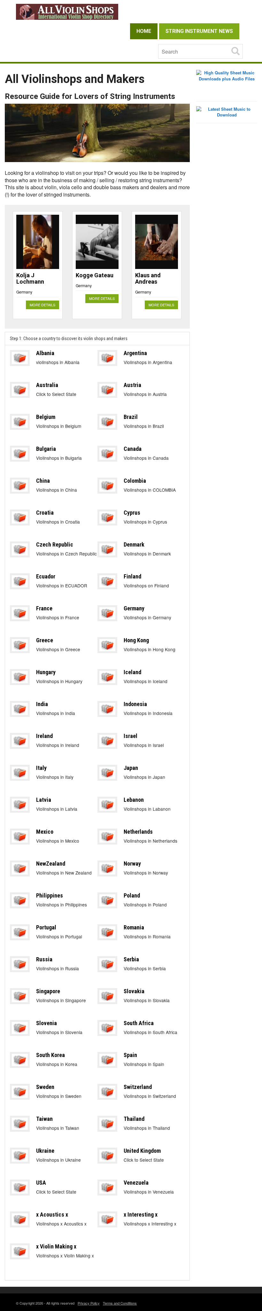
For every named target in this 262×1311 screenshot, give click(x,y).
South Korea (50, 1055)
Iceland (132, 672)
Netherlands (138, 831)
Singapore (48, 991)
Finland (132, 576)
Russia (44, 959)
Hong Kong (136, 640)
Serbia (131, 959)
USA (41, 1182)
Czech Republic (54, 544)
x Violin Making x (56, 1246)
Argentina (135, 353)
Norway (132, 863)
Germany (24, 291)
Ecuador (45, 576)
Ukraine (45, 1150)
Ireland (44, 736)
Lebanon (134, 799)
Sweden (45, 1087)
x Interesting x (141, 1214)
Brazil (131, 416)
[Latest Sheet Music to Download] (226, 111)
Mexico (44, 831)
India (42, 704)
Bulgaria (46, 448)
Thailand (134, 1118)
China (43, 480)
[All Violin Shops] (131, 12)
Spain (130, 1055)
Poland (132, 895)
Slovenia (46, 1023)
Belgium (45, 416)
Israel (130, 736)
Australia (47, 385)
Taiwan (44, 1118)
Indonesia (135, 704)
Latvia (43, 799)
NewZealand (50, 863)
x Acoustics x (52, 1214)
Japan (131, 767)
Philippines (49, 895)
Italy (41, 767)
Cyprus (132, 512)
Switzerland (138, 1087)
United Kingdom (142, 1150)
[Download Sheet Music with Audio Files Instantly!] (226, 75)
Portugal (46, 927)
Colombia (135, 480)
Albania (45, 353)
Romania (134, 927)
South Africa (139, 1023)
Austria (132, 385)
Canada (133, 448)
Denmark (134, 544)
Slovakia (134, 991)
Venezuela (136, 1182)
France (44, 608)
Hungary (46, 672)
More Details (42, 304)
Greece (44, 640)
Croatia (45, 512)
